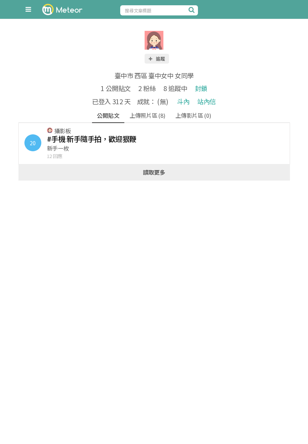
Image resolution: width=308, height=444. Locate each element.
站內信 (206, 101)
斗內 (183, 101)
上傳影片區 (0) (193, 115)
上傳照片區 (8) (147, 115)
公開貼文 (108, 115)
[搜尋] (192, 9)
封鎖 (201, 88)
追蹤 (160, 58)
